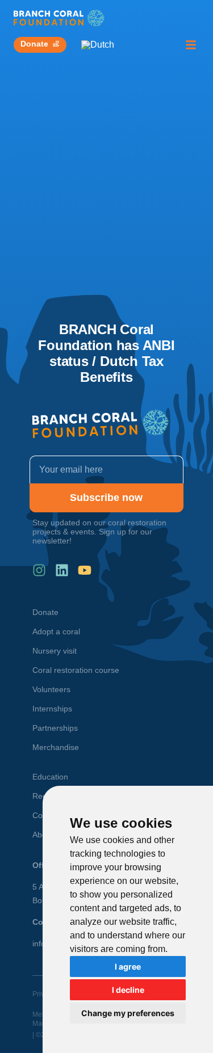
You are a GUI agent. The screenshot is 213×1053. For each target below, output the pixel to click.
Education (50, 776)
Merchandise (55, 747)
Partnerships (55, 727)
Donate (45, 612)
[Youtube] (84, 570)
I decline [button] (128, 990)
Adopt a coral (56, 631)
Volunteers (51, 689)
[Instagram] (39, 570)
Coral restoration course (75, 670)
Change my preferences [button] (127, 1013)
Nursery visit (54, 650)
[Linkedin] (62, 570)
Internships (52, 708)
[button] (190, 44)
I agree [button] (128, 966)
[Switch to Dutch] (98, 45)
